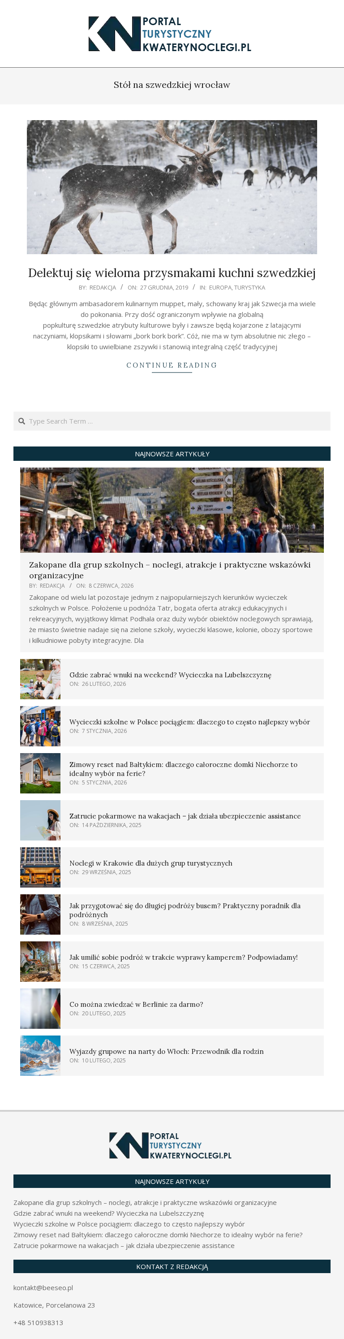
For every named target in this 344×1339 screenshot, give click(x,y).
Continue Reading (172, 365)
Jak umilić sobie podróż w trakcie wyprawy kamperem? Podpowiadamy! (183, 957)
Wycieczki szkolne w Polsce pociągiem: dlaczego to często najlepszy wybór (189, 722)
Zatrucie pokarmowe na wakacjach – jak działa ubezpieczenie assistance (185, 816)
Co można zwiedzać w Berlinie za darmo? (136, 1004)
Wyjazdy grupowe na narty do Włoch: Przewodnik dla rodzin (166, 1051)
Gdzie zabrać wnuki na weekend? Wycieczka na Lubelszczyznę (170, 675)
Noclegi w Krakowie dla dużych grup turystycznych (150, 863)
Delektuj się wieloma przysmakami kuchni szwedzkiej (172, 272)
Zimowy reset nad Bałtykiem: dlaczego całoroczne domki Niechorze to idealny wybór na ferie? (158, 1234)
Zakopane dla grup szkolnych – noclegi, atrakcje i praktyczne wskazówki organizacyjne (145, 1202)
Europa (220, 287)
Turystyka (249, 287)
